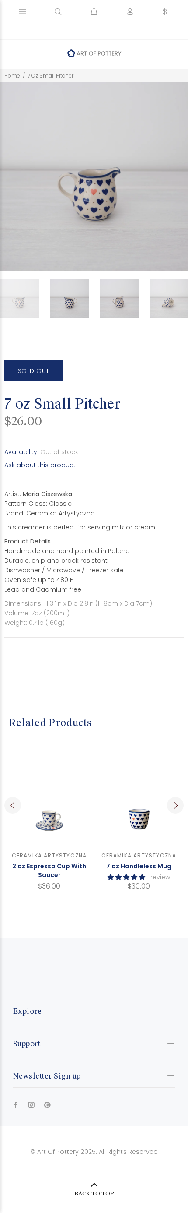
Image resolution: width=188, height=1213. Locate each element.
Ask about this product (40, 465)
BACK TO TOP (94, 1193)
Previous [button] (12, 805)
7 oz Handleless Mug (138, 866)
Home (12, 75)
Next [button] (175, 805)
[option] (25, 298)
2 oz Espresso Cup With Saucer (49, 870)
